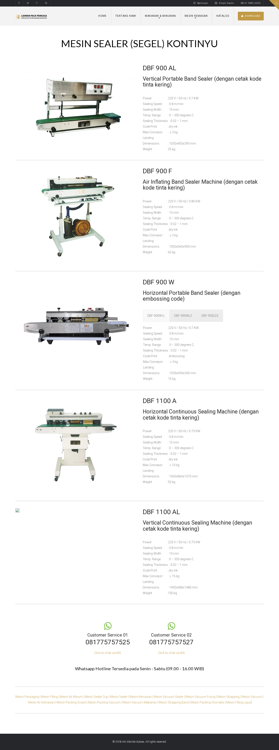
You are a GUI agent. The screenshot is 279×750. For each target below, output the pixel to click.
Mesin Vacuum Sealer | (169, 696)
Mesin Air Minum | (72, 696)
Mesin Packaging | (28, 696)
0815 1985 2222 (251, 3)
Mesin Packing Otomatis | (208, 702)
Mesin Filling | (50, 696)
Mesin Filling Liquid (239, 702)
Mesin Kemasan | (141, 696)
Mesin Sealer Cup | (97, 696)
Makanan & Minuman (160, 15)
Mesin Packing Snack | (72, 702)
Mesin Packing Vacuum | (105, 702)
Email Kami (226, 3)
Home (102, 15)
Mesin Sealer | (119, 696)
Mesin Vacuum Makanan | (140, 702)
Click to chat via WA (107, 653)
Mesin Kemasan (196, 15)
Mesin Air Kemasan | (42, 702)
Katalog (222, 15)
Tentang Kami (125, 15)
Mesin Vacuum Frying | (201, 696)
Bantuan (202, 3)
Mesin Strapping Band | (175, 702)
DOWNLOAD (252, 16)
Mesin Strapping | (229, 696)
